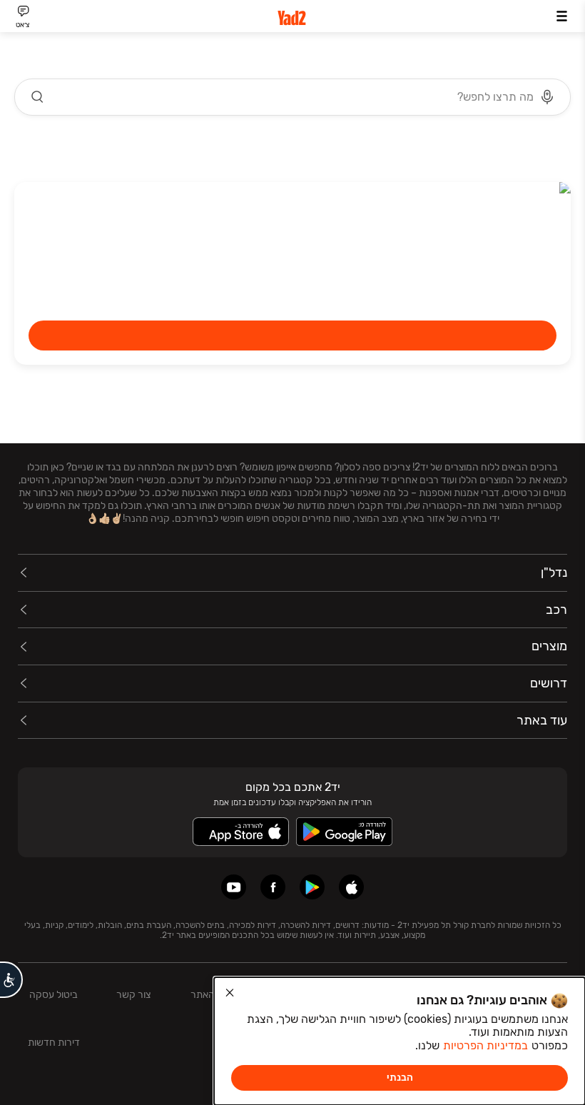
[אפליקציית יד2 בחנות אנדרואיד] (312, 886)
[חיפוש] (37, 97)
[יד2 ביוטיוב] (233, 886)
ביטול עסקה (53, 995)
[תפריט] (562, 16)
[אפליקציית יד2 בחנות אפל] (351, 886)
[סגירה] (229, 993)
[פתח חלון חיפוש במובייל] (292, 97)
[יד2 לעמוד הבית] (292, 18)
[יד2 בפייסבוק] (272, 886)
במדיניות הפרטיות (485, 1045)
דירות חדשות (54, 1042)
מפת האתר (212, 995)
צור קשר (133, 995)
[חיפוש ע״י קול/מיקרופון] (547, 97)
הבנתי (400, 1077)
